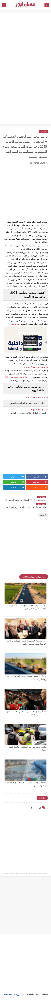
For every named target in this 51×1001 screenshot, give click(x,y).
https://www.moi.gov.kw (37, 367)
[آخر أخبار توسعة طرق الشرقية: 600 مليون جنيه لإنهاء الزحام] (25, 663)
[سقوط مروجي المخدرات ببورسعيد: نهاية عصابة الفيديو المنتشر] (25, 770)
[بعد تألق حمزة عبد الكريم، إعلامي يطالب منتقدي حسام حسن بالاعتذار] (25, 699)
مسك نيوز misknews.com (14, 994)
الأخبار (43, 131)
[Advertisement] (25, 43)
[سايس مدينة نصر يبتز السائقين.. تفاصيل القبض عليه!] (25, 734)
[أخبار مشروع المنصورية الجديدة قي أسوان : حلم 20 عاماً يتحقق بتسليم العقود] (25, 628)
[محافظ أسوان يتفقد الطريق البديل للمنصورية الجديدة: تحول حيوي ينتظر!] (25, 593)
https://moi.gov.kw (39, 409)
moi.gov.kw (15, 324)
